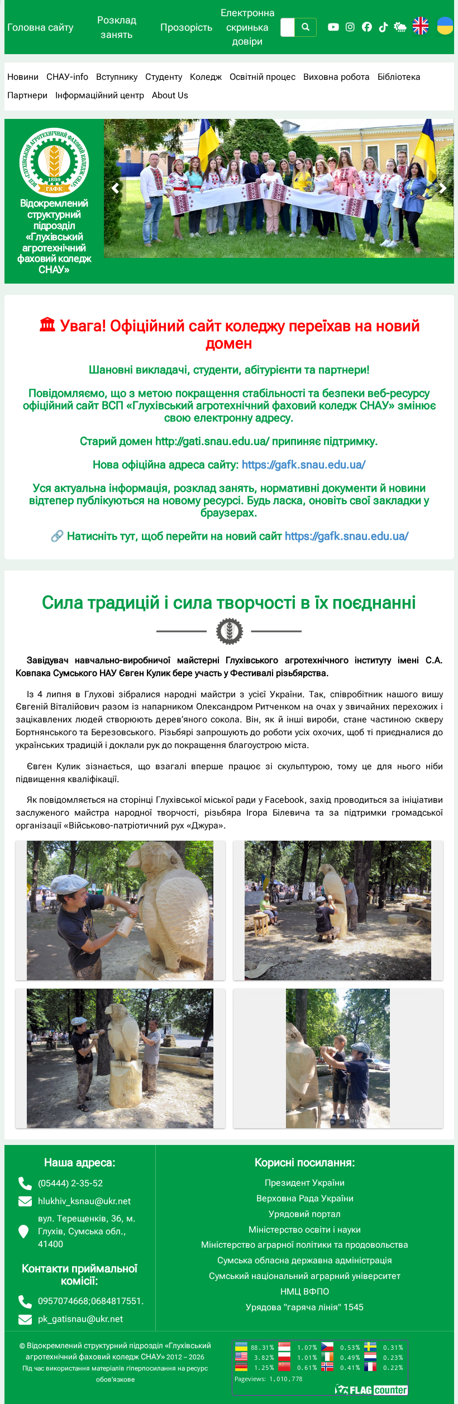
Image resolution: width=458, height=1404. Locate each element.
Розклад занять (116, 27)
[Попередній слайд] (115, 188)
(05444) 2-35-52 (70, 1183)
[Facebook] (367, 27)
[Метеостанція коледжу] (400, 27)
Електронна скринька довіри (248, 27)
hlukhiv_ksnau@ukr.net (84, 1201)
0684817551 (116, 1301)
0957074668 (63, 1301)
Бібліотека (399, 76)
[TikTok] (383, 27)
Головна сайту (40, 27)
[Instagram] (350, 27)
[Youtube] (333, 27)
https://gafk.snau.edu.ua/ (303, 464)
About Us (170, 95)
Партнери (27, 95)
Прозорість (186, 27)
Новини (23, 76)
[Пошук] (305, 27)
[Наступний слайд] (443, 188)
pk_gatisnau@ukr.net (80, 1319)
